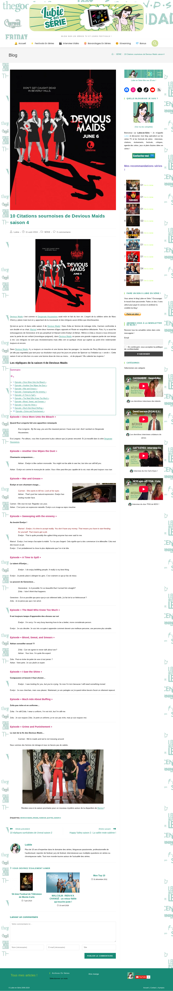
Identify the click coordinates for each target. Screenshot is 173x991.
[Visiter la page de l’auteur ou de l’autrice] (15, 848)
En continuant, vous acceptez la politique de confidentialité (143, 348)
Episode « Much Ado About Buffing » (29, 408)
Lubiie (16, 232)
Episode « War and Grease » (26, 389)
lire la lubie (148, 185)
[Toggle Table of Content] (12, 377)
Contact (153, 988)
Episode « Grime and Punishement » (30, 411)
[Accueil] (112, 54)
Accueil (146, 988)
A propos (161, 988)
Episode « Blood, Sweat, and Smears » (30, 402)
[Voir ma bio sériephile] (144, 127)
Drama (35, 818)
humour (42, 818)
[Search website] (155, 43)
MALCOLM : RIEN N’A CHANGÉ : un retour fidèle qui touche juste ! (63, 899)
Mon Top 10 (99, 875)
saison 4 (57, 818)
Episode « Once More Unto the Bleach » (30, 382)
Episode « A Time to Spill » (25, 395)
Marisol (33, 329)
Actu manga (94, 974)
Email (126, 338)
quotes (50, 818)
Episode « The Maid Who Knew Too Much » (32, 398)
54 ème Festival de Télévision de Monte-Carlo (27, 895)
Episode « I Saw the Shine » (26, 405)
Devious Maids (16, 316)
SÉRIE (47, 232)
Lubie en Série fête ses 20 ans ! (143, 80)
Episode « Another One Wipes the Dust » (31, 385)
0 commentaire (64, 232)
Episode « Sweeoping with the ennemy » (30, 392)
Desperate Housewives (48, 316)
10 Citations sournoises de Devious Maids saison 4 (144, 54)
